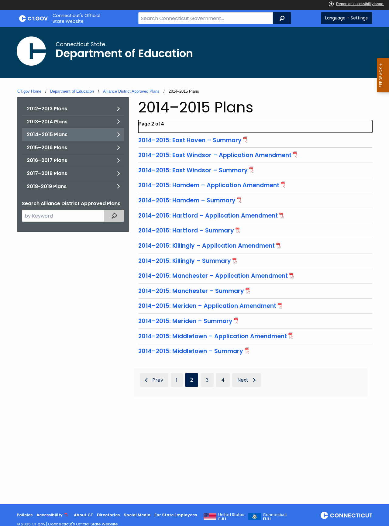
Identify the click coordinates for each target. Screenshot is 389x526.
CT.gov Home (29, 91)
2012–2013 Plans (47, 108)
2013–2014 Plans (47, 121)
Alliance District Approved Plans (131, 91)
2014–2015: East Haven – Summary (190, 140)
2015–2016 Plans (47, 147)
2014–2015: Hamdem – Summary (187, 200)
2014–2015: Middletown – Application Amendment (212, 336)
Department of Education (72, 91)
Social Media (137, 514)
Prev (157, 379)
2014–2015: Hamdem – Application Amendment (208, 185)
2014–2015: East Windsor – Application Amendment (214, 155)
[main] (194, 265)
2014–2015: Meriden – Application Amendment (207, 306)
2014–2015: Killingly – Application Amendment (206, 246)
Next (242, 379)
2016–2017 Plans (47, 160)
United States (231, 517)
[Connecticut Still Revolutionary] (346, 515)
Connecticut (275, 517)
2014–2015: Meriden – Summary (185, 321)
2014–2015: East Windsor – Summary (193, 170)
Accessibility (49, 514)
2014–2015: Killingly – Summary (184, 261)
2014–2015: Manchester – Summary (191, 291)
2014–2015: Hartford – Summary (186, 230)
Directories (108, 514)
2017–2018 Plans (47, 173)
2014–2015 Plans (47, 134)
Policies (25, 514)
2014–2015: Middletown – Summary (190, 351)
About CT (83, 514)
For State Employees (175, 514)
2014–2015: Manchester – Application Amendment (213, 276)
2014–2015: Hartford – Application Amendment (208, 215)
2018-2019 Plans (47, 186)
